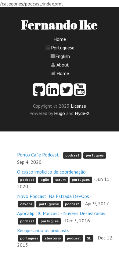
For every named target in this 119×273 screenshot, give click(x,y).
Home (59, 39)
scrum (60, 179)
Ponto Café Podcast (38, 155)
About (62, 65)
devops (26, 204)
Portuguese (62, 48)
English (62, 56)
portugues (95, 155)
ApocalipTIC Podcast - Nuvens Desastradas (61, 213)
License (78, 106)
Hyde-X (82, 113)
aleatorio (53, 238)
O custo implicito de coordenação (51, 172)
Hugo (59, 113)
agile (45, 179)
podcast (72, 155)
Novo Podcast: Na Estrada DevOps (53, 196)
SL (89, 238)
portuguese (49, 204)
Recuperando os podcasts (43, 230)
